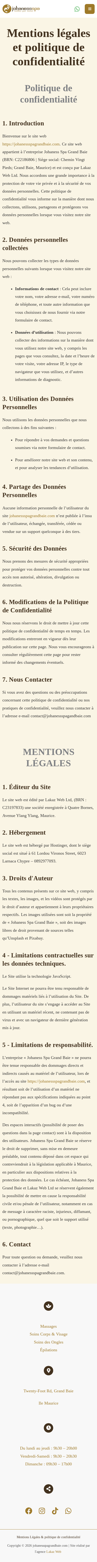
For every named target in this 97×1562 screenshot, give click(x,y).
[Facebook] (28, 1510)
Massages (48, 1326)
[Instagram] (41, 1510)
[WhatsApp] (77, 9)
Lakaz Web (54, 1552)
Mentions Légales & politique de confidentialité (48, 1537)
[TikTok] (55, 1510)
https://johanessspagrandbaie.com (31, 144)
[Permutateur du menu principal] (90, 9)
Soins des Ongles (48, 1342)
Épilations (48, 1350)
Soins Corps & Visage (49, 1334)
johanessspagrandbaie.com (32, 515)
